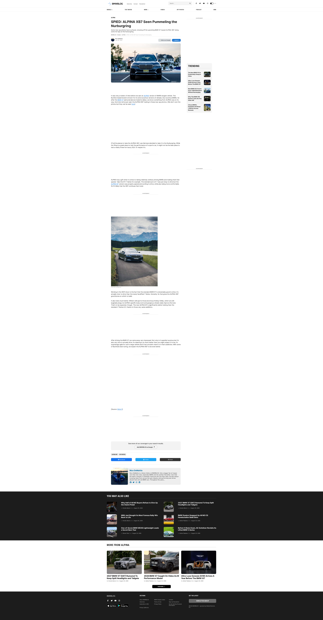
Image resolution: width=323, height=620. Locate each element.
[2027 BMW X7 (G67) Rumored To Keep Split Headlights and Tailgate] (169, 502)
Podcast (199, 9)
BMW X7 (121, 100)
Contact (136, 3)
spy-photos (122, 454)
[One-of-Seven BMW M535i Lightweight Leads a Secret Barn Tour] (112, 528)
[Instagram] (207, 3)
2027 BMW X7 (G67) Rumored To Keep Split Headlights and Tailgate (196, 504)
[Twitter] (200, 3)
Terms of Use (157, 602)
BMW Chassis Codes (159, 599)
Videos (163, 9)
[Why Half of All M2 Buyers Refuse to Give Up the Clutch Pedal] (112, 502)
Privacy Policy (157, 604)
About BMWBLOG (144, 599)
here (133, 104)
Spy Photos (180, 9)
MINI (215, 9)
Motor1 (119, 409)
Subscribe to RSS (144, 604)
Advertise (129, 3)
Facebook (122, 459)
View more (161, 586)
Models (109, 9)
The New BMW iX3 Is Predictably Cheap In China (194, 74)
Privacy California (144, 607)
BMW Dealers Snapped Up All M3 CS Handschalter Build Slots (193, 516)
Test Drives (128, 9)
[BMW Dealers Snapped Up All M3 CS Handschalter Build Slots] (169, 515)
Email (171, 459)
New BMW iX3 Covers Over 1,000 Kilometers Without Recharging (195, 90)
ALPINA (113, 17)
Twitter (147, 459)
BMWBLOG (113, 34)
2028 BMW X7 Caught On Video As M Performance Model (161, 577)
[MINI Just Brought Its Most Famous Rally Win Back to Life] (112, 515)
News (145, 9)
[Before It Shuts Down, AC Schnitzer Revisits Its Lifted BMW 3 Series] (169, 528)
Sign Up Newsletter (174, 602)
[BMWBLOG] (120, 596)
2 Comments (176, 40)
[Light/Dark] (211, 3)
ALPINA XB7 (114, 454)
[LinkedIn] (139, 482)
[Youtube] (204, 3)
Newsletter (142, 3)
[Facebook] (196, 3)
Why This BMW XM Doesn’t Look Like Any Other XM (195, 98)
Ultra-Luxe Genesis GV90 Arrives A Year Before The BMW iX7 (194, 82)
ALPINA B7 (115, 184)
